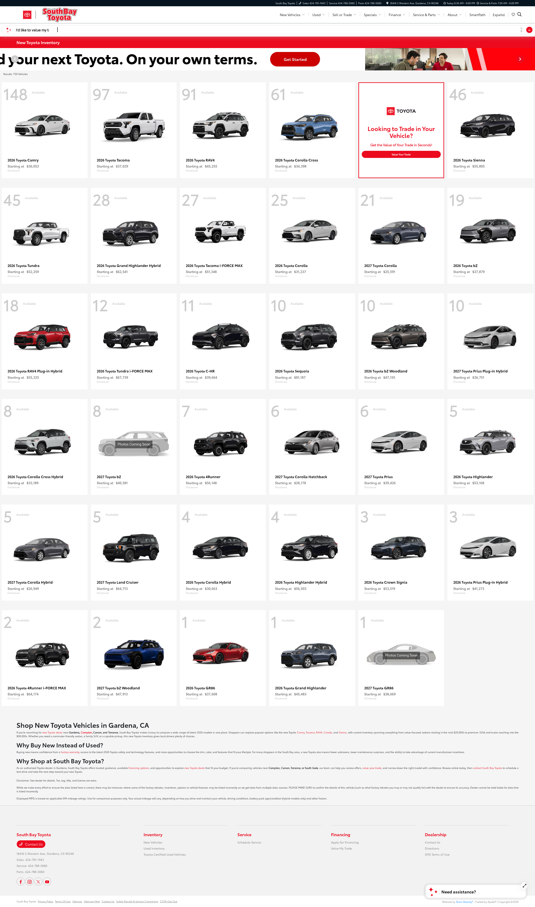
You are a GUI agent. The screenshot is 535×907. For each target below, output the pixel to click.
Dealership (435, 834)
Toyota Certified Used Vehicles (165, 854)
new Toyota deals (52, 732)
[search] (519, 14)
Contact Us (33, 844)
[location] (387, 3)
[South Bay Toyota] (52, 13)
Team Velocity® (464, 901)
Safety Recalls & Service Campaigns (137, 901)
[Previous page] (14, 59)
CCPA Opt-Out (168, 901)
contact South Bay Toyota (487, 768)
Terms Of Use (63, 901)
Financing (340, 834)
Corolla (328, 732)
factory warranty (70, 752)
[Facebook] (21, 881)
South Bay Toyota (26, 901)
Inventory (153, 834)
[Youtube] (47, 881)
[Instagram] (29, 881)
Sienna (342, 732)
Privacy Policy (45, 901)
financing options (139, 768)
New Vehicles (153, 842)
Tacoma (310, 732)
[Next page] (520, 59)
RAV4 (319, 732)
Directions (432, 848)
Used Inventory (154, 848)
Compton (86, 732)
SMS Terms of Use (437, 854)
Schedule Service (249, 842)
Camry (300, 732)
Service (244, 834)
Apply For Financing (345, 842)
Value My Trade (341, 848)
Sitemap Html (92, 901)
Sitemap (77, 901)
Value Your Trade (401, 154)
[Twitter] (38, 881)
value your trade (371, 768)
